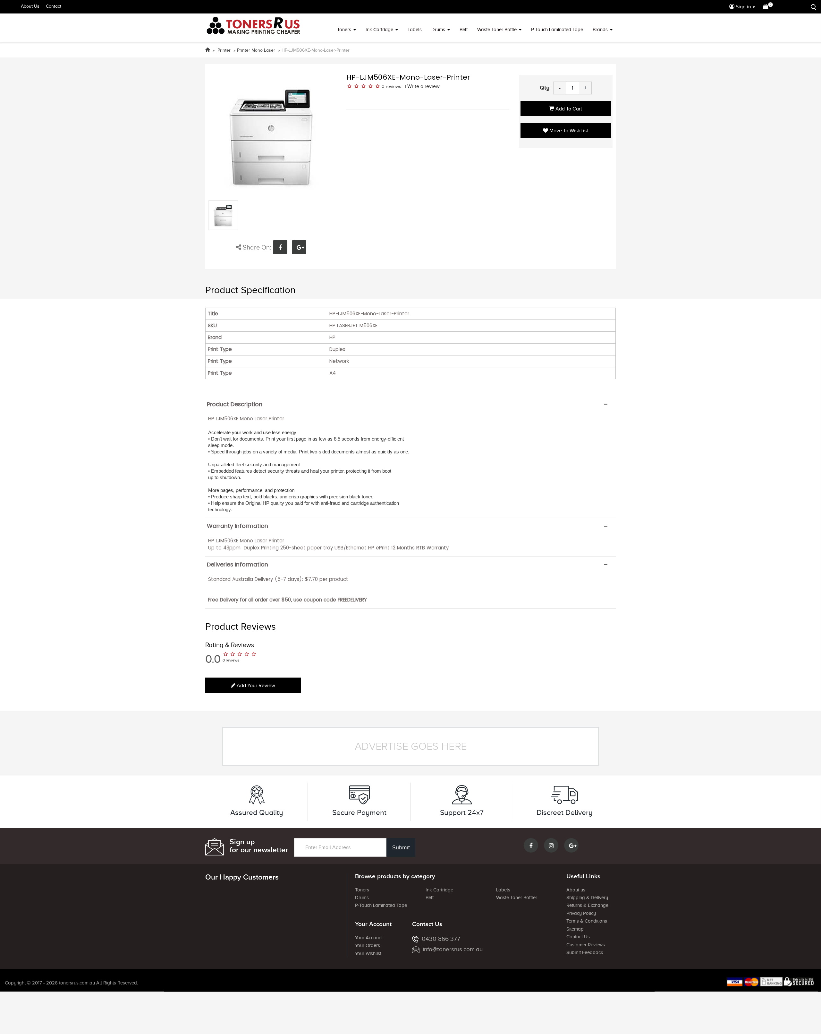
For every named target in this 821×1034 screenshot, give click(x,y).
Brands (600, 29)
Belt (464, 29)
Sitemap (575, 929)
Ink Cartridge (379, 29)
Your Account (369, 937)
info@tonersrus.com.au (453, 949)
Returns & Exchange (587, 905)
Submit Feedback (584, 952)
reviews (393, 86)
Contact (53, 6)
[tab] (410, 404)
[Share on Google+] (300, 248)
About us (575, 889)
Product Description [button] (234, 404)
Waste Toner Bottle (497, 29)
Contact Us (578, 936)
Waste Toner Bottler (516, 897)
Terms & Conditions (586, 921)
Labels (415, 29)
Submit (401, 847)
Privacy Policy (581, 913)
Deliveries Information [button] (237, 564)
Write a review (423, 86)
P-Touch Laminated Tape (557, 29)
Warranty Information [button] (237, 526)
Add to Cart (568, 109)
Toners (344, 29)
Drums (438, 29)
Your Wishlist (368, 953)
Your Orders (367, 945)
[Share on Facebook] (282, 248)
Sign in (742, 7)
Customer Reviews (585, 944)
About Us (30, 6)
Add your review (255, 685)
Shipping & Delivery (587, 897)
